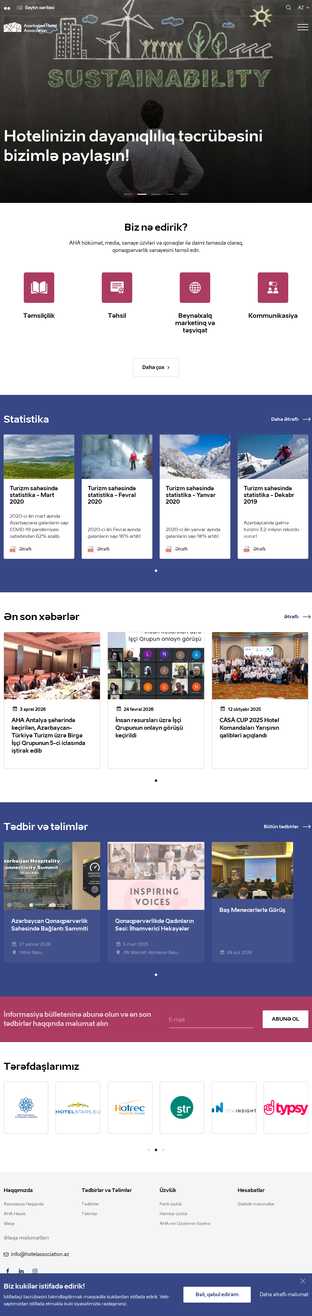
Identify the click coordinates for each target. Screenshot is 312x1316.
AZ (301, 7)
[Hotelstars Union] (78, 1107)
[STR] (182, 1107)
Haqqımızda (18, 1190)
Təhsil (117, 315)
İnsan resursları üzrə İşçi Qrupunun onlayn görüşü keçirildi (149, 728)
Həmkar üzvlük (174, 1213)
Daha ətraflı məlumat (284, 1294)
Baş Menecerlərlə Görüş (252, 910)
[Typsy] (286, 1107)
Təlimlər (90, 1213)
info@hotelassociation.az (40, 1254)
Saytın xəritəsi (40, 7)
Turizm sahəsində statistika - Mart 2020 (34, 495)
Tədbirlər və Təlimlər (107, 1190)
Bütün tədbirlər (281, 826)
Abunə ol (285, 1019)
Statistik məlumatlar (256, 1204)
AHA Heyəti (15, 1213)
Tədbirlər (90, 1204)
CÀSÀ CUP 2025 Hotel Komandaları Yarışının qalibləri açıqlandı (249, 728)
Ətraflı (25, 549)
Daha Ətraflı (285, 419)
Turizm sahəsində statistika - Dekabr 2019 (269, 495)
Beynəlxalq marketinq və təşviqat (195, 323)
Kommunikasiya (273, 315)
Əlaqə (9, 1223)
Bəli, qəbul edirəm (217, 1294)
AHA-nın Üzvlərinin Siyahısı (185, 1223)
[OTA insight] (234, 1107)
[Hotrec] (129, 1107)
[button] (128, 194)
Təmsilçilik (39, 315)
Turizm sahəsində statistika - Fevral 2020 (112, 495)
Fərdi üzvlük (171, 1204)
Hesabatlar (251, 1190)
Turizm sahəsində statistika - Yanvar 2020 (191, 495)
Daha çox (153, 367)
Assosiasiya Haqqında (24, 1204)
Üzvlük (168, 1190)
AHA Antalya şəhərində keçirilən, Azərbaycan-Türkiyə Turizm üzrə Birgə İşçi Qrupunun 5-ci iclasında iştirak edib (48, 735)
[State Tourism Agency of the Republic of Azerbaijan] (25, 1107)
